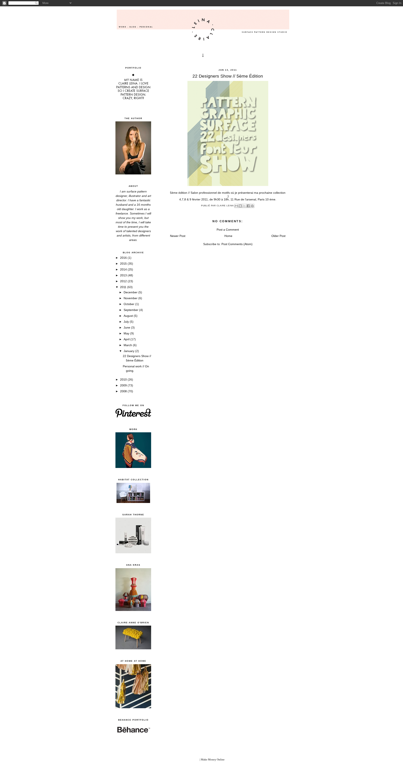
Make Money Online (213, 759)
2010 (124, 379)
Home (228, 236)
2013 (124, 275)
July (127, 321)
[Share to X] (244, 206)
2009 (124, 385)
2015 (124, 263)
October (129, 304)
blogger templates (189, 759)
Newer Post (177, 236)
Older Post (278, 236)
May (127, 333)
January (129, 351)
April (127, 339)
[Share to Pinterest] (252, 206)
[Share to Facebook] (248, 206)
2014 (124, 269)
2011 (123, 287)
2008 (124, 391)
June (127, 327)
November (131, 298)
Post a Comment (228, 229)
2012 (124, 281)
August (129, 315)
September (131, 310)
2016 (124, 257)
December (131, 292)
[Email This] (236, 206)
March (128, 345)
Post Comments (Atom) (237, 244)
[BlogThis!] (240, 206)
